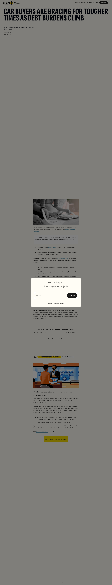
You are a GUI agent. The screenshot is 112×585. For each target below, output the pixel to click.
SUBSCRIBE (72, 295)
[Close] (78, 281)
